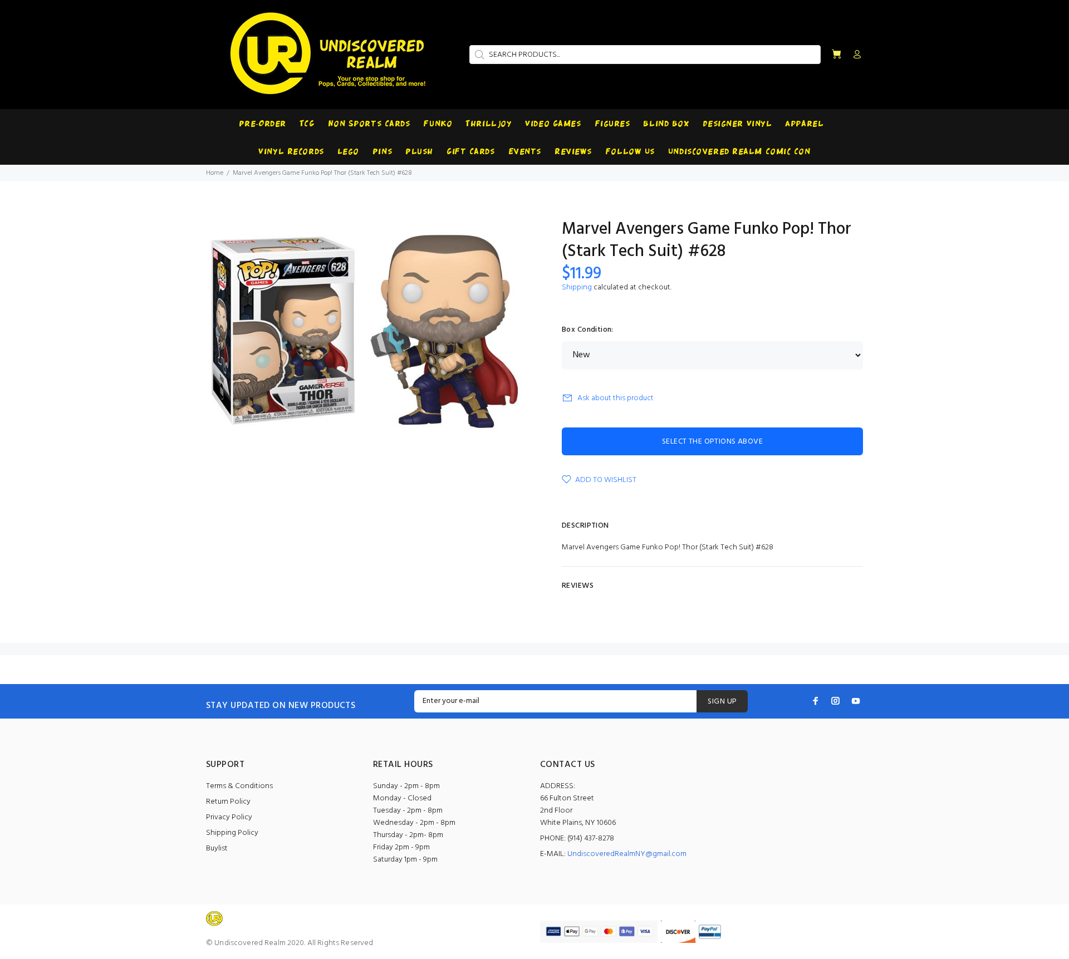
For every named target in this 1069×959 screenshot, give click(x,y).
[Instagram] (835, 701)
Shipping (577, 287)
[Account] (854, 55)
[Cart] (836, 55)
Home (214, 173)
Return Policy (228, 801)
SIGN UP (722, 701)
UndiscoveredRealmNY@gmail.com (626, 854)
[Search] (478, 54)
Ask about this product (615, 398)
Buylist (217, 848)
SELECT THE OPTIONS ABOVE (712, 441)
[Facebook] (815, 701)
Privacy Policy (229, 817)
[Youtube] (856, 701)
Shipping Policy (232, 833)
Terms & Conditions (239, 786)
